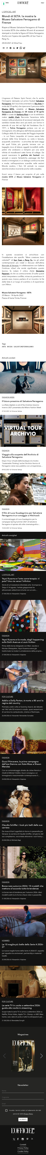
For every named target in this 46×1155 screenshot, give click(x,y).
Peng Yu (28, 260)
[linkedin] (14, 48)
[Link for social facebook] (18, 1139)
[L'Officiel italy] (23, 2)
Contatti (23, 1145)
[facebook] (7, 48)
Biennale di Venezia (10, 265)
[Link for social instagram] (23, 1139)
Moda (10, 347)
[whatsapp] (20, 48)
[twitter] (17, 48)
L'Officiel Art (9, 12)
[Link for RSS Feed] (32, 1139)
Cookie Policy (23, 1151)
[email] (3, 48)
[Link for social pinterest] (27, 1139)
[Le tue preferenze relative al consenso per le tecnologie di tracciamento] (4, 4)
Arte (4, 347)
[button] (41, 320)
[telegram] (24, 48)
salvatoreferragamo (24, 347)
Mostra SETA (8, 109)
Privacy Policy (28, 1114)
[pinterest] (10, 48)
